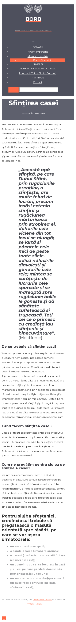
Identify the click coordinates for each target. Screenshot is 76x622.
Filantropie (37, 77)
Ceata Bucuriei (42, 60)
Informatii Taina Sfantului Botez (37, 68)
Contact (37, 82)
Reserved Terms (42, 599)
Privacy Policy (33, 603)
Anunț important (38, 51)
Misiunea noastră (38, 56)
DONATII (38, 47)
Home (25, 113)
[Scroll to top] (4, 618)
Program (38, 64)
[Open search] (13, 89)
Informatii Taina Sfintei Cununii (37, 73)
